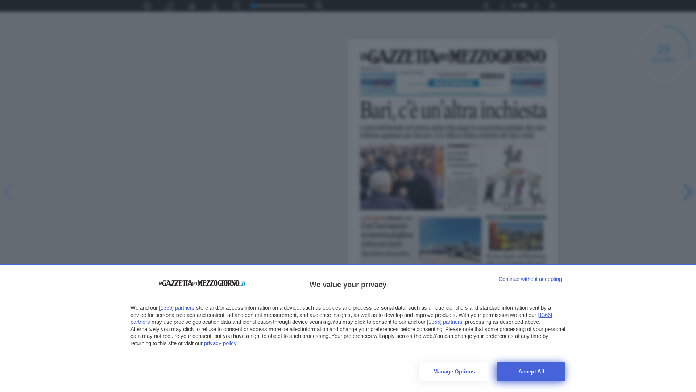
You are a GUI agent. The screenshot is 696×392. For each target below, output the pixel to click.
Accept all (531, 371)
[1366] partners (177, 308)
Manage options (454, 371)
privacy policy (220, 343)
